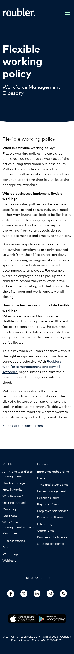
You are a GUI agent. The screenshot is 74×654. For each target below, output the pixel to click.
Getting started (14, 502)
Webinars (9, 560)
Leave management (51, 491)
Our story (9, 509)
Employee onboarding (53, 471)
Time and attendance (52, 484)
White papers (12, 554)
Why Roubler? (12, 496)
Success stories (13, 540)
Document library (50, 517)
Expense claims (48, 497)
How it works (12, 489)
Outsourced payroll (51, 543)
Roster (42, 478)
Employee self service (52, 511)
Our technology (13, 483)
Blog (5, 547)
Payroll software (49, 504)
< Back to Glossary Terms (22, 425)
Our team (9, 515)
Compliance (45, 530)
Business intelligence (52, 537)
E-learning (44, 524)
